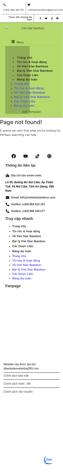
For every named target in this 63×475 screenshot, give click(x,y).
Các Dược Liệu (24, 101)
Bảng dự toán (27, 79)
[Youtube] (46, 18)
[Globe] (49, 156)
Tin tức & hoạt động (29, 88)
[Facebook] (57, 18)
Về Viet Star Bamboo (29, 92)
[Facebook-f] (40, 18)
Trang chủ (21, 84)
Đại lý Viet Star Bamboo (28, 241)
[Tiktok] (52, 18)
